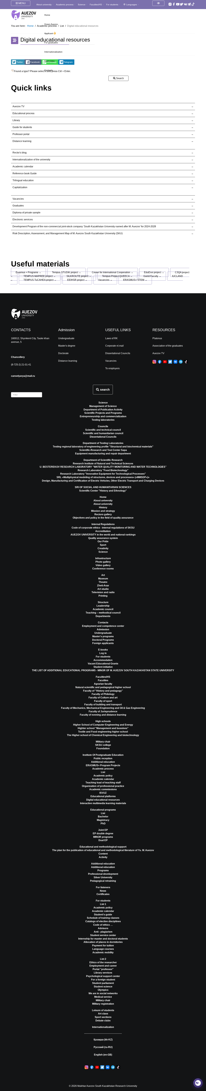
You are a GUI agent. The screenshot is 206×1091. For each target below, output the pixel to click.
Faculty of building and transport (103, 704)
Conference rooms (103, 568)
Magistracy (103, 820)
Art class (103, 1013)
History (103, 507)
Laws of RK (111, 338)
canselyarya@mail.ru (23, 376)
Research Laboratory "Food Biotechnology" (103, 470)
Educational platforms (103, 796)
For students (112, 4)
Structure (103, 602)
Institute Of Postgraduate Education (103, 755)
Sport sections (103, 1017)
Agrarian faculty (103, 684)
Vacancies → (105, 280)
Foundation (103, 748)
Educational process (23, 113)
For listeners (103, 887)
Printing (103, 596)
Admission (103, 629)
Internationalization (53, 52)
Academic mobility (103, 952)
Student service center (103, 935)
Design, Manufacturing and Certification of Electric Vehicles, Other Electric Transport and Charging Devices (103, 480)
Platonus (157, 338)
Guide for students (22, 127)
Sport (103, 545)
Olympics (103, 990)
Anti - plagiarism (103, 931)
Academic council (103, 609)
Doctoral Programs (103, 640)
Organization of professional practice (103, 786)
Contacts (48, 70)
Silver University (103, 877)
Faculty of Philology (103, 694)
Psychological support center (103, 976)
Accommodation (103, 660)
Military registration (103, 1004)
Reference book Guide (25, 173)
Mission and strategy (103, 511)
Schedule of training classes (103, 918)
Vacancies (18, 199)
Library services (103, 972)
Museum (103, 578)
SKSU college (103, 745)
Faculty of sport (103, 701)
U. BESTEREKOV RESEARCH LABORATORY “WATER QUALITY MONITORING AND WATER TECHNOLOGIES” (103, 467)
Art (103, 575)
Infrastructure (103, 558)
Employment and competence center (103, 626)
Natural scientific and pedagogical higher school (103, 687)
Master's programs (103, 636)
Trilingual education (23, 180)
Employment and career (103, 965)
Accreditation (103, 531)
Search (120, 78)
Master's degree (66, 345)
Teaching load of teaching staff (103, 782)
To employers (112, 368)
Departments (103, 616)
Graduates (18, 205)
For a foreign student (103, 979)
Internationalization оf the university (31, 159)
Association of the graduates (167, 345)
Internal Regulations (103, 524)
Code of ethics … (103, 925)
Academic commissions (103, 789)
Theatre (103, 582)
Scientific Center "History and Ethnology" (103, 490)
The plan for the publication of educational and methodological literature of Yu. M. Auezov (103, 850)
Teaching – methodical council (103, 612)
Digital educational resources (103, 800)
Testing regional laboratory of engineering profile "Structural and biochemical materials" (103, 446)
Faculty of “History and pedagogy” (103, 690)
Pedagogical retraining (103, 881)
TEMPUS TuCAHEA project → (40, 280)
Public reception (103, 758)
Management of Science (103, 406)
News (103, 891)
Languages (131, 4)
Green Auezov (51, 24)
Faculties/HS (96, 4)
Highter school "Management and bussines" (103, 728)
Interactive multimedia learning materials (103, 803)
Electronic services (23, 219)
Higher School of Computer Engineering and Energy (103, 724)
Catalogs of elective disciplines (103, 921)
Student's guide (103, 914)
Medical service (103, 997)
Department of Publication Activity (103, 409)
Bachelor (103, 816)
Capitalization (20, 187)
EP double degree (103, 833)
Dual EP (103, 840)
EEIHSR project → (77, 280)
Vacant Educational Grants (103, 663)
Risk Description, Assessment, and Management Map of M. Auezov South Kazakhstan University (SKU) (68, 233)
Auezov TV (18, 106)
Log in (103, 653)
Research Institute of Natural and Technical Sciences (103, 463)
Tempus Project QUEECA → (117, 276)
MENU (22, 3)
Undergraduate (66, 338)
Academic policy (103, 775)
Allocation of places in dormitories (103, 942)
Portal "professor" (103, 969)
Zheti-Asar (103, 585)
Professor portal (21, 134)
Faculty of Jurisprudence (103, 711)
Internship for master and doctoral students (103, 938)
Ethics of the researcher (103, 962)
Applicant (49, 33)
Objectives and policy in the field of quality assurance (103, 517)
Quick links (49, 61)
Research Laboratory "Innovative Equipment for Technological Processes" (103, 473)
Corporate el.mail (114, 345)
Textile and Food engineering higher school (103, 731)
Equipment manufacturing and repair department (103, 453)
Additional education (103, 762)
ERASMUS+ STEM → (135, 280)
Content (103, 853)
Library (16, 120)
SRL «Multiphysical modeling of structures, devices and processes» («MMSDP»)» (103, 477)
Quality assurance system (103, 538)
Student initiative (103, 667)
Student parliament (103, 983)
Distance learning (22, 141)
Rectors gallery (103, 514)
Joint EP (103, 830)
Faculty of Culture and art (103, 697)
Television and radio (103, 592)
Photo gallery (103, 562)
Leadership (103, 605)
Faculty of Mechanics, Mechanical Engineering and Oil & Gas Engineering (103, 708)
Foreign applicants (103, 643)
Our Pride (103, 541)
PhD (103, 823)
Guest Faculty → (152, 276)
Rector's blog (20, 152)
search (104, 389)
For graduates (51, 42)
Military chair (103, 741)
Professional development (103, 874)
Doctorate (63, 353)
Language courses (103, 949)
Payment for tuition (103, 945)
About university (44, 4)
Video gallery (103, 565)
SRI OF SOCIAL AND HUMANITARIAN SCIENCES (103, 487)
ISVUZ (103, 793)
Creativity (103, 548)
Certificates (103, 894)
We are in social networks (103, 993)
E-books (103, 649)
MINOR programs (103, 837)
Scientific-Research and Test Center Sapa (103, 450)
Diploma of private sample (26, 212)
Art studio (103, 589)
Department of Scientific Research (103, 460)
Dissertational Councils (117, 353)
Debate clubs (103, 1020)
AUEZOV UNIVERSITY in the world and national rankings (103, 534)
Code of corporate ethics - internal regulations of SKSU (103, 527)
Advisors (103, 928)
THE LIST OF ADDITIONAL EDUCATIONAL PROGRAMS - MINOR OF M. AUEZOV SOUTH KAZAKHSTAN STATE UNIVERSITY (103, 670)
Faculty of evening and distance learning (103, 714)
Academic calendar (23, 166)
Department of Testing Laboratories (103, 443)
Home (47, 15)
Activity (103, 857)
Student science (103, 986)
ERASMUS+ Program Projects (103, 765)
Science (81, 4)
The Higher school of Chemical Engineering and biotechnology (103, 735)
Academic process (64, 4)
